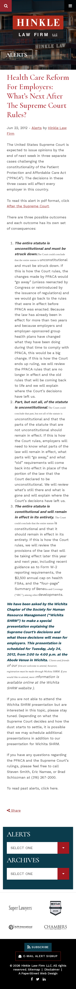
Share (15, 810)
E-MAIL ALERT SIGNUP (40, 956)
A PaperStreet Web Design (38, 973)
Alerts (37, 128)
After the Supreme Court (28, 206)
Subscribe (40, 947)
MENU (70, 6)
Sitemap (34, 969)
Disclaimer (52, 969)
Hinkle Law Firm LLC (36, 965)
